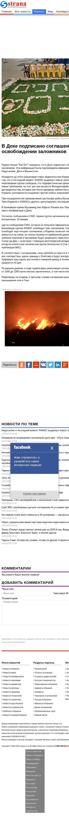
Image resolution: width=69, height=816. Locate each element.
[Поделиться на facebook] (29, 365)
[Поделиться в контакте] (43, 365)
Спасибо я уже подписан (34, 494)
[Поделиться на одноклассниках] (21, 365)
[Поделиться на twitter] (50, 365)
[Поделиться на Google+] (65, 365)
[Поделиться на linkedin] (58, 365)
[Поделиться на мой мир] (36, 365)
